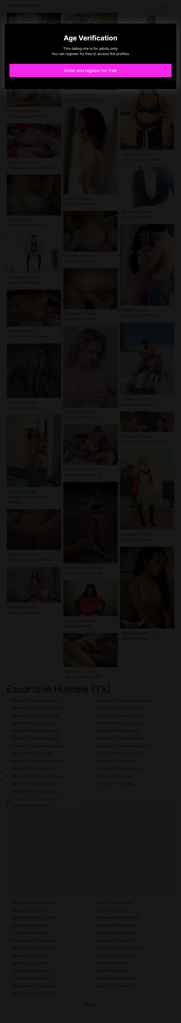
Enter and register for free (90, 70)
